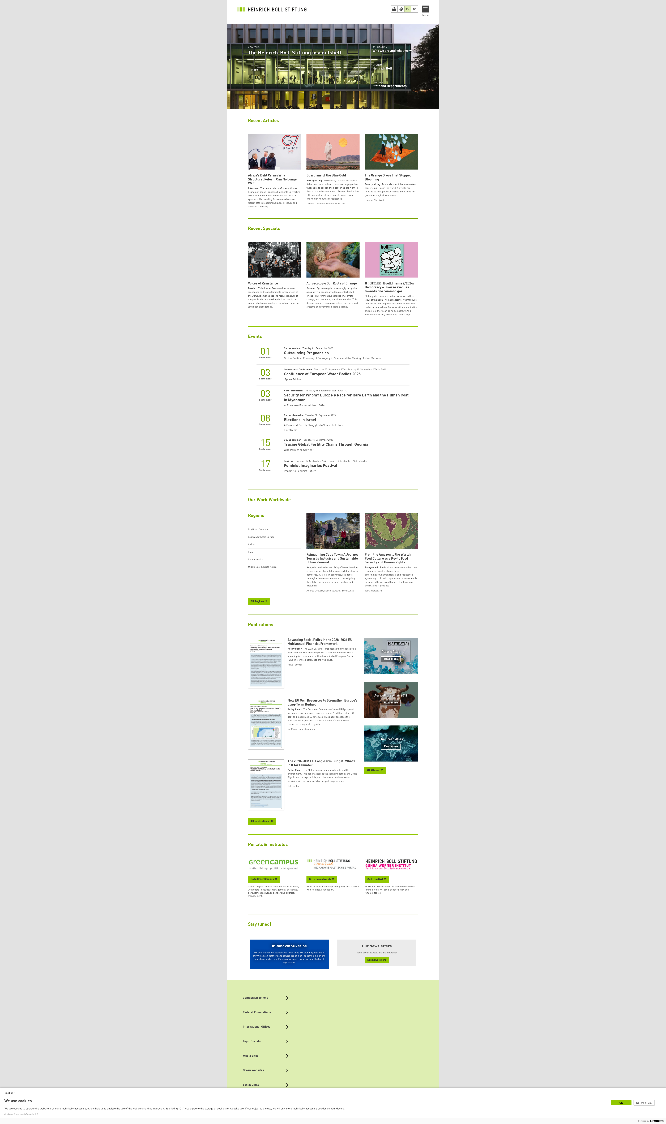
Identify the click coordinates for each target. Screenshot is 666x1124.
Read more (391, 659)
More (254, 69)
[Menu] (425, 9)
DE (414, 9)
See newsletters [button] (376, 960)
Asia (250, 552)
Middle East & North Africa (262, 567)
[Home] (272, 9)
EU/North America (258, 529)
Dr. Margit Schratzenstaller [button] (302, 729)
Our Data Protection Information (19, 1114)
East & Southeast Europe (261, 537)
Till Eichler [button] (293, 786)
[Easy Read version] (394, 9)
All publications (260, 821)
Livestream (290, 430)
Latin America (255, 559)
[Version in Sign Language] (401, 9)
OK (621, 1102)
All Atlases (373, 770)
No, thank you (644, 1102)
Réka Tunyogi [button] (295, 665)
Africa (251, 544)
